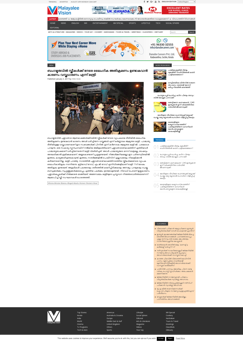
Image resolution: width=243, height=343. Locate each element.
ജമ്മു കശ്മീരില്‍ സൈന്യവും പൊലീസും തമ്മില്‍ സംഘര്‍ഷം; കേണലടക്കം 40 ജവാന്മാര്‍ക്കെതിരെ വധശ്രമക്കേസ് (110, 19)
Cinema (80, 324)
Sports (132, 23)
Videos (80, 32)
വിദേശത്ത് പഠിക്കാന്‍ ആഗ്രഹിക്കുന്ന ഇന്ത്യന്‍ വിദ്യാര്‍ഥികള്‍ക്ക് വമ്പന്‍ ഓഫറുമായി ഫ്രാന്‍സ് (175, 230)
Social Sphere (172, 23)
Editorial (54, 27)
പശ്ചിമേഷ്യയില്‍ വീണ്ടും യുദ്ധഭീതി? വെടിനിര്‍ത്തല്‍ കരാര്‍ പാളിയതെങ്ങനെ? (181, 73)
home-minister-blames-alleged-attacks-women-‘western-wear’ (73, 183)
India (51, 65)
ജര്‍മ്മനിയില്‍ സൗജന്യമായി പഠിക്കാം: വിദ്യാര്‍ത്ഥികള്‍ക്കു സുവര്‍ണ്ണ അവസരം (172, 279)
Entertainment (100, 23)
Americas (110, 312)
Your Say (89, 32)
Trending (53, 2)
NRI (85, 23)
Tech (158, 23)
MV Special (118, 23)
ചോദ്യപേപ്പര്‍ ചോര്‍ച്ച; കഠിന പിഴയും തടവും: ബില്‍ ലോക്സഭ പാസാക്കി (174, 97)
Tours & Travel (123, 32)
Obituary (158, 32)
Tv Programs (82, 327)
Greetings (136, 32)
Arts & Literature (56, 32)
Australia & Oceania (115, 315)
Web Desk (76, 79)
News (63, 23)
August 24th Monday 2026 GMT (84, 2)
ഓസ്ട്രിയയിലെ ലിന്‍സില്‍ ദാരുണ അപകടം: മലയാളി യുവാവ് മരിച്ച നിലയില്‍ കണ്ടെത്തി (181, 85)
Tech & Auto (82, 330)
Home (52, 23)
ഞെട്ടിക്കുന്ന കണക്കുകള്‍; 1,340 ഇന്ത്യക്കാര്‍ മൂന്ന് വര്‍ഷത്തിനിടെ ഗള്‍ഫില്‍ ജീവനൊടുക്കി (181, 105)
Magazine (70, 32)
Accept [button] (161, 339)
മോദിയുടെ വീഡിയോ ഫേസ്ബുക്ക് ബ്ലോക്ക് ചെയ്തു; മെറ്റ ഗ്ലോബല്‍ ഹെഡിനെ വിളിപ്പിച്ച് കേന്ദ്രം (174, 117)
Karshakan (109, 32)
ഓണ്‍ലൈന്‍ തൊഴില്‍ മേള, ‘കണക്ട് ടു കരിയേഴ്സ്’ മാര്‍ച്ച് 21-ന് (172, 246)
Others (109, 327)
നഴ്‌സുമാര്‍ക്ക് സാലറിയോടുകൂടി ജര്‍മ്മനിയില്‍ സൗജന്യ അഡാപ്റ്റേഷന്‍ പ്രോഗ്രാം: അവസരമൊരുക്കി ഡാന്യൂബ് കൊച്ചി (175, 253)
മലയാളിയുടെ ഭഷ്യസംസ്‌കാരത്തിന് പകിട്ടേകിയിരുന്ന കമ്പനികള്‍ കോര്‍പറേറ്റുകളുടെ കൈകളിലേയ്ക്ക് (180, 127)
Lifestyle (145, 23)
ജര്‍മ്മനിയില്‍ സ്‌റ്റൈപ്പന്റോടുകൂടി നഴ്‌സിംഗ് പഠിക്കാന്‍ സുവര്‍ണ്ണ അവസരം (174, 284)
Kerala (79, 315)
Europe (110, 318)
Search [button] (191, 32)
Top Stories (82, 312)
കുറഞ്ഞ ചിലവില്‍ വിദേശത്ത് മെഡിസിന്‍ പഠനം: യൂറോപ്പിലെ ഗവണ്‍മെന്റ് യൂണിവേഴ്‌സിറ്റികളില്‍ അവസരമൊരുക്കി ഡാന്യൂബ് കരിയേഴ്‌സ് (174, 262)
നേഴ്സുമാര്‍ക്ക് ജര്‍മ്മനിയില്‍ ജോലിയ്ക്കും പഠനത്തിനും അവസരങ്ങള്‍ (171, 298)
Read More (180, 339)
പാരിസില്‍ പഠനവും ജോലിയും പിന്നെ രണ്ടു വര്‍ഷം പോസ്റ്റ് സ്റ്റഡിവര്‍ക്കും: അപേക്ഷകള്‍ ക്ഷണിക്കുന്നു (175, 272)
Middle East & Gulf (114, 321)
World (79, 321)
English (75, 23)
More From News (163, 65)
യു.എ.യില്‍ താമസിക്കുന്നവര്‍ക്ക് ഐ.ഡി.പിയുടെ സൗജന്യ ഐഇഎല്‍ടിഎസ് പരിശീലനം (175, 291)
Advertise (64, 2)
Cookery (98, 32)
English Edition (169, 1)
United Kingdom (113, 324)
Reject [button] (170, 339)
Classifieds (148, 32)
